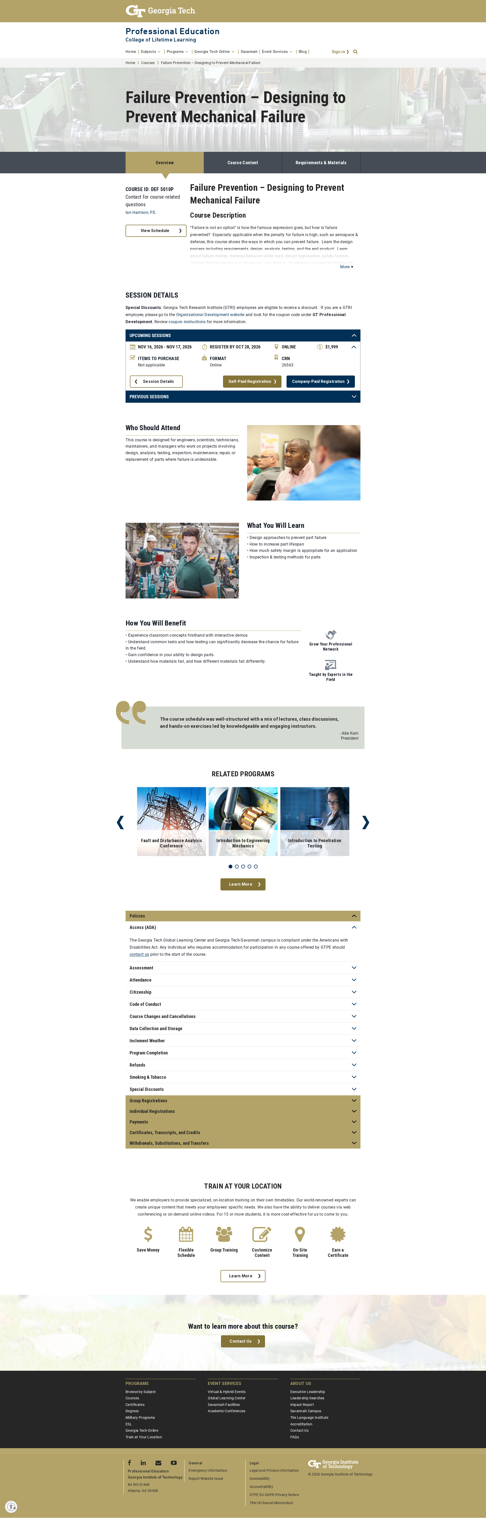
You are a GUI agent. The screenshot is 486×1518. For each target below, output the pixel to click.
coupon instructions (187, 321)
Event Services (224, 1383)
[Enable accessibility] (11, 1507)
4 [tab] (249, 866)
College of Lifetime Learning (161, 39)
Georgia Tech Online (142, 1430)
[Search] (355, 51)
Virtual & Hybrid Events (227, 1392)
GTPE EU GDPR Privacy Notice (274, 1495)
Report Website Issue (206, 1479)
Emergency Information (208, 1470)
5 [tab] (256, 866)
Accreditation (301, 1424)
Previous (120, 822)
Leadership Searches (307, 1398)
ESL (129, 1424)
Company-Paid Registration (318, 381)
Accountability (261, 1487)
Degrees (132, 1411)
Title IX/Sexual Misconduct (271, 1503)
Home (130, 63)
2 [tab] (237, 866)
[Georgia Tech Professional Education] (243, 11)
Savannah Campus (305, 1411)
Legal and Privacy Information (274, 1470)
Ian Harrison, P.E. (141, 212)
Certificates (135, 1405)
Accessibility (260, 1479)
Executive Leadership (307, 1392)
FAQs (294, 1437)
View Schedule (155, 230)
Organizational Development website (210, 314)
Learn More (240, 884)
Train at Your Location (144, 1437)
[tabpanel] (171, 822)
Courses (148, 63)
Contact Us (241, 1341)
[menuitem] (132, 52)
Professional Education (173, 31)
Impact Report (302, 1405)
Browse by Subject (141, 1392)
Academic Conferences (226, 1411)
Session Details (158, 381)
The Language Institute (309, 1418)
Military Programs (140, 1418)
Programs (137, 1383)
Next (365, 822)
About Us (300, 1383)
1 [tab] (230, 866)
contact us (139, 954)
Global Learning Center (227, 1398)
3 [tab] (243, 866)
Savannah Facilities (224, 1405)
